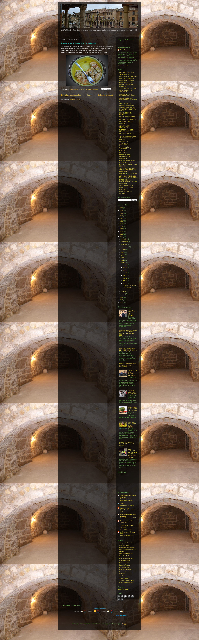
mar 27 (125, 270)
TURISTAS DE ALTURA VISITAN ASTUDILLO (132, 373)
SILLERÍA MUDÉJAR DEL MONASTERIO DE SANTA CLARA (127, 109)
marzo (123, 262)
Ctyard (122, 503)
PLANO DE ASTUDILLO (126, 82)
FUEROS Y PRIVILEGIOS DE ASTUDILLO (127, 130)
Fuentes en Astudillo (126, 521)
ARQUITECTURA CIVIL (126, 121)
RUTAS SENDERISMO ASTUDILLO (126, 188)
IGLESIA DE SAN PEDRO (127, 117)
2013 (121, 300)
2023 (121, 216)
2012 (121, 302)
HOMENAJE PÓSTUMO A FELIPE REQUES (132, 424)
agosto (123, 249)
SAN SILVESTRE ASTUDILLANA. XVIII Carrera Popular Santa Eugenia (132, 453)
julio (122, 252)
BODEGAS (122, 124)
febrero (123, 291)
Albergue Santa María (125, 543)
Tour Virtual (122, 576)
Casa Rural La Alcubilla (126, 553)
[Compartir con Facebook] (108, 89)
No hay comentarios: (92, 89)
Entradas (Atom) (75, 99)
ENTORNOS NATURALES (127, 160)
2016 (121, 234)
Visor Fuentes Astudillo (126, 582)
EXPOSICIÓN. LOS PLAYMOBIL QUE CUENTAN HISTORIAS (128, 181)
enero (123, 294)
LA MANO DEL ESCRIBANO (128, 174)
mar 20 (125, 273)
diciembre (124, 239)
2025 (121, 210)
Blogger (124, 624)
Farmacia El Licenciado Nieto (128, 518)
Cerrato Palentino (124, 560)
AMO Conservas (124, 545)
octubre (123, 244)
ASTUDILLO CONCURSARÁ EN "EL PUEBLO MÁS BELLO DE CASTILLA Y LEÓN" (128, 332)
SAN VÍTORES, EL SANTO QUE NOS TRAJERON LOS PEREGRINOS (127, 170)
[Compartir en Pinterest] (110, 89)
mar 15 (125, 275)
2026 (121, 208)
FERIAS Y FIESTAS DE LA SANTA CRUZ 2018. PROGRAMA (127, 365)
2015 (121, 237)
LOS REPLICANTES (125, 529)
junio (123, 255)
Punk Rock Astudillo (125, 569)
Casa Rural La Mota (125, 556)
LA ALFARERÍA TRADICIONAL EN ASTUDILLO (125, 148)
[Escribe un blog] (104, 89)
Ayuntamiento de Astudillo (127, 547)
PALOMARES (123, 152)
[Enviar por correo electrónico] (102, 89)
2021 (121, 221)
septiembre (125, 247)
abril (122, 260)
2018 (121, 229)
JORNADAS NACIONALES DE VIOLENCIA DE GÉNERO (128, 177)
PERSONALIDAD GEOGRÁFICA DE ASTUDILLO (124, 156)
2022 (121, 218)
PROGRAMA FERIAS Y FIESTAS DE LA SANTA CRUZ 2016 (126, 443)
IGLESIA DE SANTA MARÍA (127, 119)
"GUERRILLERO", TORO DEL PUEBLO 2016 (132, 408)
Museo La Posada (124, 563)
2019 (121, 226)
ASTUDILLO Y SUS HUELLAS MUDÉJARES (126, 104)
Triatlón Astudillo (124, 578)
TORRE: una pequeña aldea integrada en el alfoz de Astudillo (127, 137)
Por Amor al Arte (124, 567)
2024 (121, 213)
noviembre (124, 241)
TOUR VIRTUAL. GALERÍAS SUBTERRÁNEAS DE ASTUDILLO (128, 90)
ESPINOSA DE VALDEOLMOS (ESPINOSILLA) (124, 143)
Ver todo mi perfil (123, 66)
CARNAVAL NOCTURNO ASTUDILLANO (132, 392)
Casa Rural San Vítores (126, 558)
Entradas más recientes (71, 95)
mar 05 (125, 280)
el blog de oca (124, 508)
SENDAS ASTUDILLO (126, 185)
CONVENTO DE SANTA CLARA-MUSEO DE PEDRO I (128, 99)
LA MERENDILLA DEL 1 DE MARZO (78, 43)
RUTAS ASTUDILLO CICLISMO (125, 192)
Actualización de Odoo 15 (127, 505)
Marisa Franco (124, 50)
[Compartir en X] (106, 89)
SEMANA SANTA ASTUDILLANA (124, 127)
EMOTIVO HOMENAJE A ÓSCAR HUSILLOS (132, 313)
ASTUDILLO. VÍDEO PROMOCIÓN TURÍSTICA (127, 95)
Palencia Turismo (124, 565)
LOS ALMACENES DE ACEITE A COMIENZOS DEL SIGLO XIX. (128, 164)
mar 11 (125, 278)
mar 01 (125, 283)
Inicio (89, 95)
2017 (121, 231)
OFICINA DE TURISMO (126, 72)
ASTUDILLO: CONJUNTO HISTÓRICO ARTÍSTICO (127, 79)
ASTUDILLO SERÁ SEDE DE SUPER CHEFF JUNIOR (128, 349)
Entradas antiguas (105, 95)
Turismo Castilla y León (126, 580)
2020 (121, 223)
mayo (123, 257)
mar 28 (125, 267)
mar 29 (125, 265)
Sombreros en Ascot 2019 (127, 535)
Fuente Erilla (123, 522)
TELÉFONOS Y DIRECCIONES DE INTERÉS (128, 75)
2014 (121, 297)
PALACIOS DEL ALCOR (126, 134)
